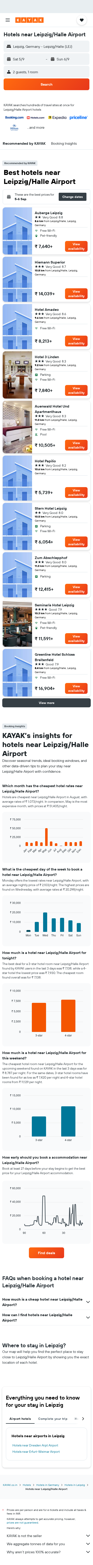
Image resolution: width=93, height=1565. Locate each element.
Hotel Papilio (45, 461)
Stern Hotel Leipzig (51, 508)
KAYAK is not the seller (24, 1535)
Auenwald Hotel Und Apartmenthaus (52, 409)
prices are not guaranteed (22, 1522)
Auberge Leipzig (49, 213)
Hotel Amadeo (47, 309)
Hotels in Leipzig (75, 1485)
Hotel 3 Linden (47, 357)
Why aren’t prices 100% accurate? (33, 1552)
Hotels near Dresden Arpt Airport (35, 1445)
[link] (46, 1252)
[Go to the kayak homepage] (29, 20)
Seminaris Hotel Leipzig (54, 605)
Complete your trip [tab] (52, 1419)
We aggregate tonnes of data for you (36, 1544)
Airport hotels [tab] (20, 1419)
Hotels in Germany (47, 1485)
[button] (8, 20)
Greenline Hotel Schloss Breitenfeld (55, 657)
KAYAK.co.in (10, 1485)
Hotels (27, 1485)
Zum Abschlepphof (51, 557)
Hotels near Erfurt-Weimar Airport (36, 1452)
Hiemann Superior (50, 262)
